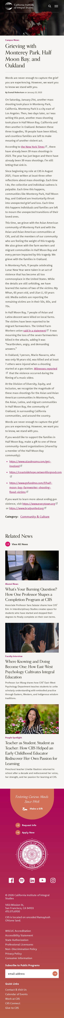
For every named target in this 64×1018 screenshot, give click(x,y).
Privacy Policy (13, 953)
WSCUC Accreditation (18, 930)
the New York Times (32, 146)
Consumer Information (18, 958)
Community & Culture (34, 516)
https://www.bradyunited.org (26, 508)
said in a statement (34, 330)
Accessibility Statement (19, 935)
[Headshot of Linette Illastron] (32, 719)
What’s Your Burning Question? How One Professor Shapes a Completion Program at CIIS (31, 594)
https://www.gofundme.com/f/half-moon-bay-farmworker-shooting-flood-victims (30, 487)
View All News (20, 544)
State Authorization (16, 940)
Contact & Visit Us (16, 989)
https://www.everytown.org (38, 503)
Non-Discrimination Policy (21, 949)
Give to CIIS (12, 1007)
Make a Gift (36, 808)
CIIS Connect (12, 1003)
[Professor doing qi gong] (32, 638)
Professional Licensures (19, 944)
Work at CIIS (12, 998)
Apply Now (28, 832)
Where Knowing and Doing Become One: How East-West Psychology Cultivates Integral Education (29, 669)
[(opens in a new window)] (11, 880)
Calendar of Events (16, 994)
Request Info (29, 825)
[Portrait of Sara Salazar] (32, 565)
